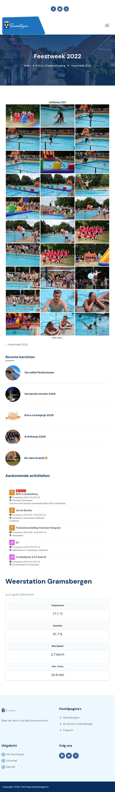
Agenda (10, 766)
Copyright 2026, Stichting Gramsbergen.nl (25, 786)
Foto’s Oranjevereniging (50, 65)
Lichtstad (11, 760)
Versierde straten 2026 (40, 394)
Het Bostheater (15, 754)
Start (27, 65)
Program (68, 730)
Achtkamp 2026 (35, 436)
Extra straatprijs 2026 (39, 415)
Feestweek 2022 (18, 344)
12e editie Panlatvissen (39, 372)
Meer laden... (57, 338)
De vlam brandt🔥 (36, 458)
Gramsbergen (71, 717)
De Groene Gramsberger (78, 723)
